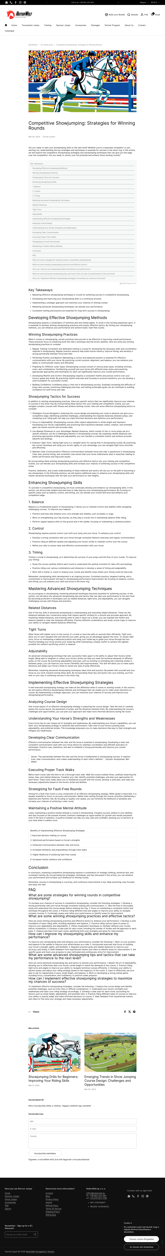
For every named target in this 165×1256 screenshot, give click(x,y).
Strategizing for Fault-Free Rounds (46, 242)
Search (8, 1208)
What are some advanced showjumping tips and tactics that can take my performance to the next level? (73, 274)
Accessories (10, 1202)
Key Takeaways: (37, 164)
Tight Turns (36, 209)
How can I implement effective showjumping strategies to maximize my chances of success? (69, 278)
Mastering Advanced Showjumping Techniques (51, 200)
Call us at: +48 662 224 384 (82, 2)
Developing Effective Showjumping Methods (49, 168)
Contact (49, 1193)
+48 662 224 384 (98, 1195)
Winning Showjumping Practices (45, 173)
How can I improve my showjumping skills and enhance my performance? (61, 269)
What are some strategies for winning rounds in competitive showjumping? (61, 260)
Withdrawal (51, 1215)
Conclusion (36, 251)
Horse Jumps (11, 1199)
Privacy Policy (52, 1199)
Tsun (134, 283)
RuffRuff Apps (126, 283)
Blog (48, 1196)
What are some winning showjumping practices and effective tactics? (59, 264)
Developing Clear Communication (45, 232)
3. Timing (36, 196)
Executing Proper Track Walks (44, 237)
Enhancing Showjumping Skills (44, 182)
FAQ (34, 255)
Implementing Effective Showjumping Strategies (51, 219)
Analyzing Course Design (42, 223)
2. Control (36, 191)
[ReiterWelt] (19, 15)
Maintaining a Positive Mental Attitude (47, 246)
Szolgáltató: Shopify (45, 1251)
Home (7, 1193)
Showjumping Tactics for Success (45, 177)
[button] (132, 14)
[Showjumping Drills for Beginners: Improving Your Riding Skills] (55, 1052)
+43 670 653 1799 (98, 1198)
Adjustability (37, 214)
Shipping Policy (53, 1212)
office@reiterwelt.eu (95, 1193)
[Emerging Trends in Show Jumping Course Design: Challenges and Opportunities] (110, 1052)
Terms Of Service (53, 1208)
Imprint (49, 1202)
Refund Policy (52, 1205)
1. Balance (36, 186)
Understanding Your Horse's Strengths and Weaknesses (54, 228)
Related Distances (39, 205)
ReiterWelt (30, 1251)
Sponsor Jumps (12, 1196)
